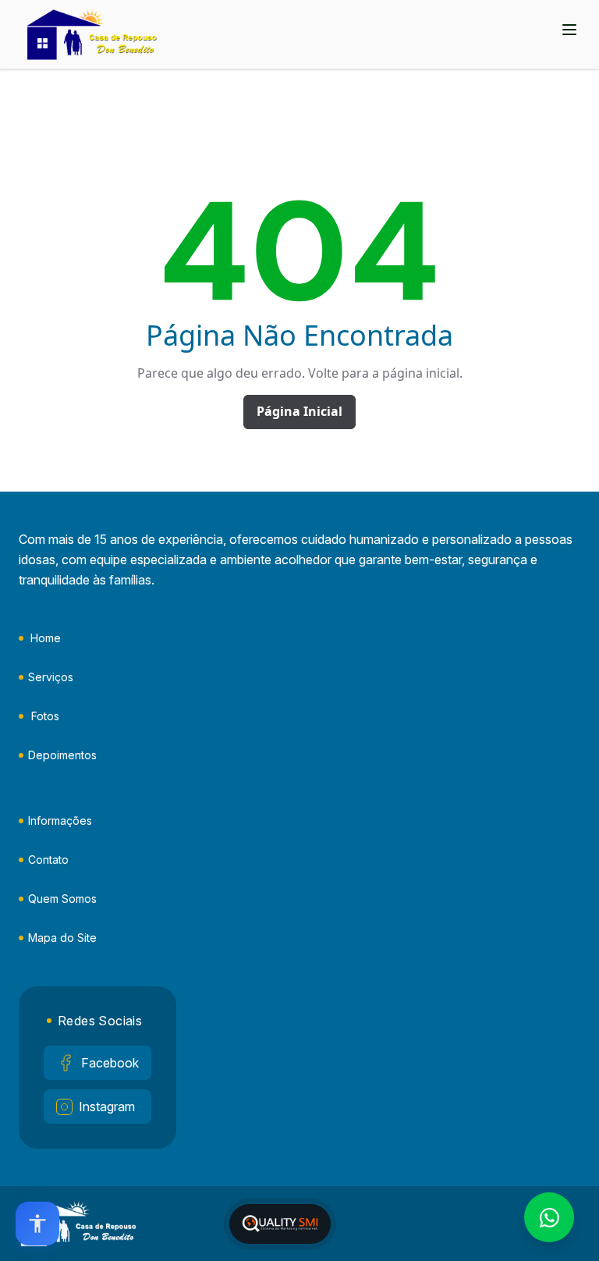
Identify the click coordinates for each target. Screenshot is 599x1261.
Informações (60, 820)
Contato (48, 859)
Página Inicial (299, 411)
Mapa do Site (62, 937)
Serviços (50, 677)
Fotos (45, 716)
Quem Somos (62, 898)
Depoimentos (62, 755)
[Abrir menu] (569, 29)
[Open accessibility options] (37, 1223)
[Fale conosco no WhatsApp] (549, 1217)
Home (45, 638)
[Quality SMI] (280, 1223)
